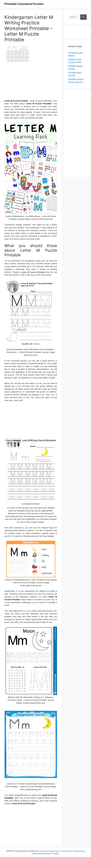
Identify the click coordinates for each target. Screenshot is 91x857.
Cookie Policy (54, 851)
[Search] (83, 17)
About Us (43, 851)
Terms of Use (78, 851)
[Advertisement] (30, 82)
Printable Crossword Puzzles (24, 4)
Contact (56, 853)
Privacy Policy (66, 851)
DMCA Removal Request (41, 853)
